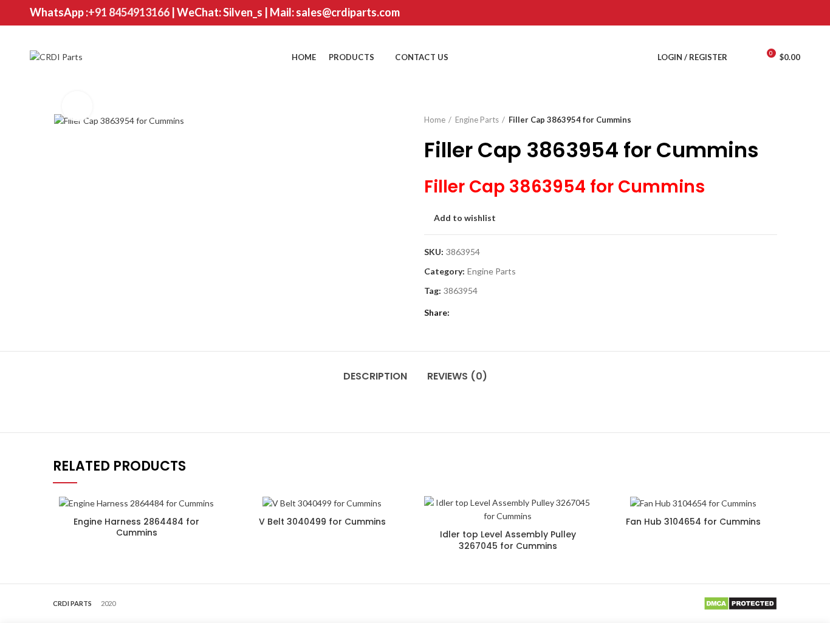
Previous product (747, 120)
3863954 (461, 291)
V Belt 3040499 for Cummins (322, 521)
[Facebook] (731, 13)
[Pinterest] (792, 13)
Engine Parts (477, 119)
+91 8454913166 (129, 12)
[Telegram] (522, 313)
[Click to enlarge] (77, 106)
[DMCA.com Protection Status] (740, 602)
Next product (771, 120)
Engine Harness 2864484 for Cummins (136, 527)
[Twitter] (747, 13)
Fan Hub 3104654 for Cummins (693, 521)
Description (375, 376)
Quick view (583, 515)
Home (434, 119)
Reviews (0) (457, 376)
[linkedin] (507, 313)
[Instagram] (762, 13)
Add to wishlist (465, 218)
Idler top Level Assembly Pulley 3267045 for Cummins (508, 540)
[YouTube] (777, 13)
